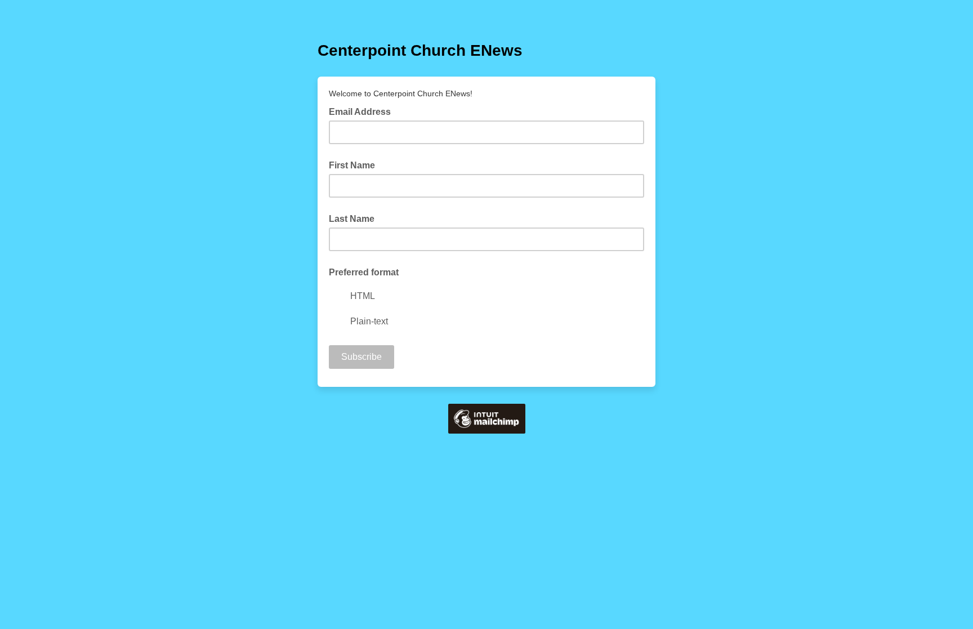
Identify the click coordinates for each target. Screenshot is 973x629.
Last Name (351, 219)
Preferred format (364, 272)
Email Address (363, 111)
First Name (352, 165)
